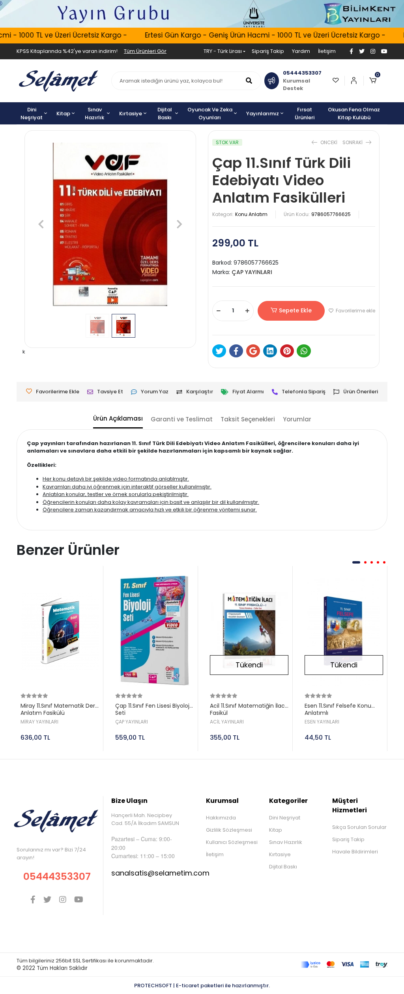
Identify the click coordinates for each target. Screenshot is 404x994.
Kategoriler (288, 800)
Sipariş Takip (268, 51)
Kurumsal (222, 800)
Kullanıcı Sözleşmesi (232, 842)
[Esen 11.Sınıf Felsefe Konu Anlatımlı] (344, 631)
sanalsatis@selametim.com (160, 873)
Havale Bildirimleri (355, 851)
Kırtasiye (280, 854)
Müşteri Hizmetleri (349, 805)
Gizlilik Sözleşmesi (229, 830)
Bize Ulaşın (129, 800)
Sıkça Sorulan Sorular (359, 827)
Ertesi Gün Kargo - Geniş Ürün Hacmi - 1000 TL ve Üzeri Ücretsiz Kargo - (257, 35)
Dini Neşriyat (284, 817)
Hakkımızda (221, 817)
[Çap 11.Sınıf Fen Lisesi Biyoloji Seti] (154, 631)
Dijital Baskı (283, 866)
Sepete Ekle (295, 310)
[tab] (118, 419)
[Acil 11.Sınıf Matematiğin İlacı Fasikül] (249, 631)
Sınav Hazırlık (285, 842)
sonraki (353, 142)
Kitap (275, 830)
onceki (329, 142)
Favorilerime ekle (355, 310)
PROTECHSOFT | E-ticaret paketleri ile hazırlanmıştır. (202, 985)
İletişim (327, 51)
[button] (375, 81)
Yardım (301, 51)
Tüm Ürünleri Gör (145, 51)
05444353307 (57, 876)
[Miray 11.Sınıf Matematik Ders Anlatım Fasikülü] (60, 631)
